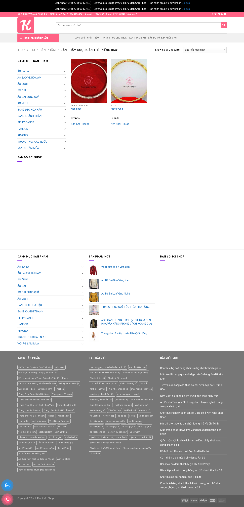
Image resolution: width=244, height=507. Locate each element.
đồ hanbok (95, 453)
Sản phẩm (48, 50)
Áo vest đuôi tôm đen (43, 464)
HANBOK (22, 128)
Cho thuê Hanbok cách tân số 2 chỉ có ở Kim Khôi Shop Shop (192, 415)
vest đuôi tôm (45, 432)
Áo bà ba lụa (71, 437)
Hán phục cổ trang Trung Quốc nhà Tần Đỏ (38, 378)
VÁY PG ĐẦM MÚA (28, 148)
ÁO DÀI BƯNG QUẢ (28, 96)
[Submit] (224, 25)
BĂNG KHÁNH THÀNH (30, 116)
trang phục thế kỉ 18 (66, 405)
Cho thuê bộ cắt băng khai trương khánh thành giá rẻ (190, 368)
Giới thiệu (93, 38)
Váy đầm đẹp (114, 410)
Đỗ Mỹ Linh (135, 432)
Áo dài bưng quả (65, 442)
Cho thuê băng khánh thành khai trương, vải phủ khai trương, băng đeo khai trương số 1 (190, 485)
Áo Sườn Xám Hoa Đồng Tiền (32, 453)
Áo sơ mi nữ (144, 410)
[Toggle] (64, 71)
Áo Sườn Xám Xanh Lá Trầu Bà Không (36, 459)
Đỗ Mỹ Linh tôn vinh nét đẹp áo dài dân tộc (185, 451)
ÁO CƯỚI (22, 83)
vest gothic (23, 421)
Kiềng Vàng (117, 108)
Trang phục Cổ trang (62, 394)
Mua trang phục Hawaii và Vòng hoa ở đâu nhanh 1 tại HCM (191, 432)
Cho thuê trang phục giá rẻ (135, 372)
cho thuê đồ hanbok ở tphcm (103, 383)
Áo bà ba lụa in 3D (27, 442)
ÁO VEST (22, 103)
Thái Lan (59, 389)
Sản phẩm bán (137, 38)
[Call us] (222, 14)
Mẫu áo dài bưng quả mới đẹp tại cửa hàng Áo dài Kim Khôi (191, 376)
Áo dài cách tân (25, 448)
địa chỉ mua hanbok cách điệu (137, 448)
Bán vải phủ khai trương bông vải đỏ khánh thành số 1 (191, 470)
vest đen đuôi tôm (27, 432)
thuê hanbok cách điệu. (142, 399)
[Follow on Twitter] (215, 14)
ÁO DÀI (21, 90)
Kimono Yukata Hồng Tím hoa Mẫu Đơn (37, 383)
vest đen (62, 426)
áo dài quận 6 (112, 426)
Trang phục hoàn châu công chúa (34, 399)
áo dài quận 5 (96, 426)
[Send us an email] (219, 14)
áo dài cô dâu (96, 421)
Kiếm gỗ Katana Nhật (69, 383)
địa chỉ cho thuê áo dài (141, 437)
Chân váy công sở (128, 383)
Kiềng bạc (76, 108)
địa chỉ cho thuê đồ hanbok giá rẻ (105, 442)
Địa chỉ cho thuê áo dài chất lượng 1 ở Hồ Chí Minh (189, 423)
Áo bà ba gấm (55, 437)
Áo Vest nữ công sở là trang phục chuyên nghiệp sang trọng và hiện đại (191, 404)
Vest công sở (141, 405)
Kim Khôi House (80, 124)
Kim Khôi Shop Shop (118, 389)
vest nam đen (24, 426)
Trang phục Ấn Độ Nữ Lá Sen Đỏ (58, 410)
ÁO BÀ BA (23, 71)
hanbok (143, 383)
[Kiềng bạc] (89, 81)
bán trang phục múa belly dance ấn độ (108, 367)
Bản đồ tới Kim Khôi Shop (162, 38)
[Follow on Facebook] (212, 14)
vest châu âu (64, 416)
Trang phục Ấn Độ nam (29, 410)
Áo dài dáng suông (45, 448)
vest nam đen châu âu (44, 426)
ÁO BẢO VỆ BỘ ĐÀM (29, 77)
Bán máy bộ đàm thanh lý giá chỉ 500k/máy (185, 464)
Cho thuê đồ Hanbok (117, 378)
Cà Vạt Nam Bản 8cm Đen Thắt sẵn (35, 367)
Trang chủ (78, 38)
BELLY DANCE (25, 122)
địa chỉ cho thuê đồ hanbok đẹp (105, 448)
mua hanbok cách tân (141, 389)
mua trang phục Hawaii (128, 394)
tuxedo (51, 416)
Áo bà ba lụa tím (46, 442)
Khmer (65, 378)
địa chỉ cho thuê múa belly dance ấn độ (108, 437)
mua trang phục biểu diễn (102, 394)
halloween (60, 367)
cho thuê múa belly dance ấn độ (105, 372)
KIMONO (22, 135)
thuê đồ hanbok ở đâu (100, 405)
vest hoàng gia (39, 421)
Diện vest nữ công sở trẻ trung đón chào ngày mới (189, 395)
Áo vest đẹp (109, 416)
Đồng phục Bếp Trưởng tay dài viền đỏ (36, 469)
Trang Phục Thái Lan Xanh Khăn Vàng (36, 405)
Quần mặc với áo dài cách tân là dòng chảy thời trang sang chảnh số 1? (190, 442)
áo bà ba (122, 416)
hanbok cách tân (98, 389)
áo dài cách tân (145, 416)
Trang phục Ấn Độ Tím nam (31, 416)
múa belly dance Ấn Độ (101, 399)
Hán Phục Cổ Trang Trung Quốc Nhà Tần (37, 372)
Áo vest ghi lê (63, 459)
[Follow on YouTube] (225, 14)
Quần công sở (121, 399)
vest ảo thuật (61, 432)
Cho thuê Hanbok (137, 367)
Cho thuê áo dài (97, 378)
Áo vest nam (24, 464)
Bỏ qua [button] (186, 2)
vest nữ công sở (97, 410)
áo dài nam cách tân (115, 421)
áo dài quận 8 (144, 426)
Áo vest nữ (95, 416)
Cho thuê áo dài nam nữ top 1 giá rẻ (180, 476)
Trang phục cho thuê (114, 38)
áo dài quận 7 (128, 426)
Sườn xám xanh (45, 389)
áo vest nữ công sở (117, 432)
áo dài (132, 416)
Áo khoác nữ (130, 410)
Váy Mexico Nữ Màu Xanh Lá (31, 437)
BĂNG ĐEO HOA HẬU (29, 109)
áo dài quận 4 (134, 421)
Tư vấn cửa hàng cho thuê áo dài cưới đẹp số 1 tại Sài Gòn (191, 387)
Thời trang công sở (123, 405)
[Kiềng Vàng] (129, 81)
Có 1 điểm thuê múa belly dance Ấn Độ (182, 457)
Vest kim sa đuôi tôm (59, 421)
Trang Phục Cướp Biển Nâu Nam (33, 394)
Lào (33, 389)
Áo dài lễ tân (64, 448)
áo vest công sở (97, 432)
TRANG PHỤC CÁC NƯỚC (32, 141)
